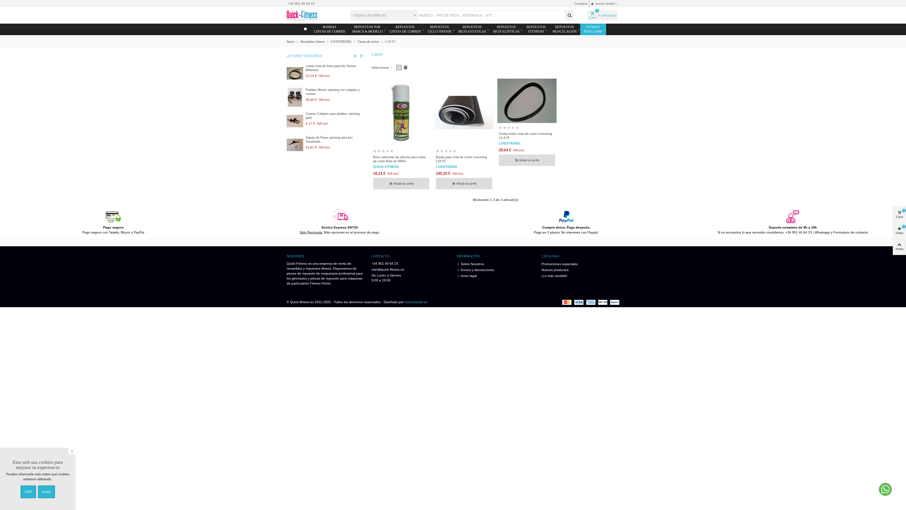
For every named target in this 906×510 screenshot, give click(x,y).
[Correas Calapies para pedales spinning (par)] (295, 121)
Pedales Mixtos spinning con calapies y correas (333, 92)
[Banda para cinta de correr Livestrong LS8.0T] (464, 112)
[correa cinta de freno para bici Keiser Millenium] (295, 73)
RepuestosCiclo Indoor (439, 29)
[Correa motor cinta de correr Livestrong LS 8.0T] (527, 101)
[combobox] (384, 15)
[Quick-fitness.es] (313, 15)
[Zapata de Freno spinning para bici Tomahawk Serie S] (295, 145)
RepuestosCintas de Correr (405, 29)
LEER (28, 491)
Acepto (46, 491)
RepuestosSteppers (536, 29)
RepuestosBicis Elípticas (506, 29)
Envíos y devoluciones (477, 270)
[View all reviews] (401, 152)
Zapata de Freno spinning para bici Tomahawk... (329, 139)
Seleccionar (381, 67)
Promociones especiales (559, 264)
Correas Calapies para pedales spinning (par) (333, 115)
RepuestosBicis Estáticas (472, 29)
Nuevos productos (555, 270)
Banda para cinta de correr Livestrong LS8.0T (461, 159)
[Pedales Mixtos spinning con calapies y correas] (295, 97)
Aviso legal (469, 276)
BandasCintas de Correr (329, 29)
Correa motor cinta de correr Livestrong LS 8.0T (525, 136)
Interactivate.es (416, 302)
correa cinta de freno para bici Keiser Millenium (331, 68)
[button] (355, 56)
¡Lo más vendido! (304, 56)
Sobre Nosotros (472, 264)
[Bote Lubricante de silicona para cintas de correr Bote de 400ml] (401, 112)
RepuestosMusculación (565, 29)
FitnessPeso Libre (593, 29)
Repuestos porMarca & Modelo (367, 29)
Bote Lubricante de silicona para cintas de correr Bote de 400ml (399, 159)
